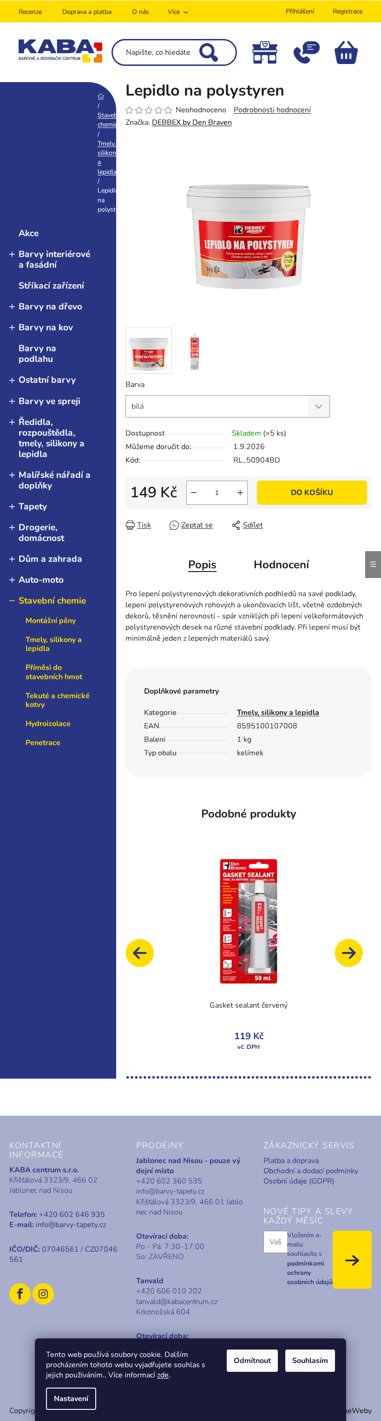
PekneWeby (351, 1411)
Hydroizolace (48, 724)
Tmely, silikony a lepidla (54, 644)
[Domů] (101, 96)
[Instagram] (43, 1294)
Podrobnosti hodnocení (272, 110)
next (353, 957)
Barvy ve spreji (49, 401)
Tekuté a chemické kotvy (58, 700)
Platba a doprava (291, 1161)
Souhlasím (310, 1361)
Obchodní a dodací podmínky (310, 1171)
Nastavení (71, 1399)
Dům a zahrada (50, 559)
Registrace (347, 11)
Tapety (33, 507)
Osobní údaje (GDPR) (299, 1181)
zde (163, 1375)
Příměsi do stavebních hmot (54, 672)
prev (144, 957)
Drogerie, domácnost (41, 532)
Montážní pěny (51, 621)
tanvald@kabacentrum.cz (176, 1302)
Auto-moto (41, 580)
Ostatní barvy (47, 380)
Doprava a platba (87, 11)
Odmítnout (252, 1361)
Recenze (30, 11)
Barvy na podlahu (37, 353)
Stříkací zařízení (51, 286)
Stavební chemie (52, 601)
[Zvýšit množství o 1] (240, 492)
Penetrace (43, 743)
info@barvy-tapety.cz (71, 1225)
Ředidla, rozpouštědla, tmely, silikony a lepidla (52, 438)
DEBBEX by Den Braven (192, 122)
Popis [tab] (202, 564)
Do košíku (312, 493)
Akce (29, 233)
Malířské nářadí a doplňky (55, 480)
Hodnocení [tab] (281, 564)
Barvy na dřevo (50, 307)
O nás (140, 11)
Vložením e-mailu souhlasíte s (310, 1258)
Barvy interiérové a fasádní (54, 259)
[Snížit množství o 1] (194, 492)
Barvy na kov (46, 327)
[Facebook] (20, 1294)
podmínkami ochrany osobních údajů (310, 1273)
